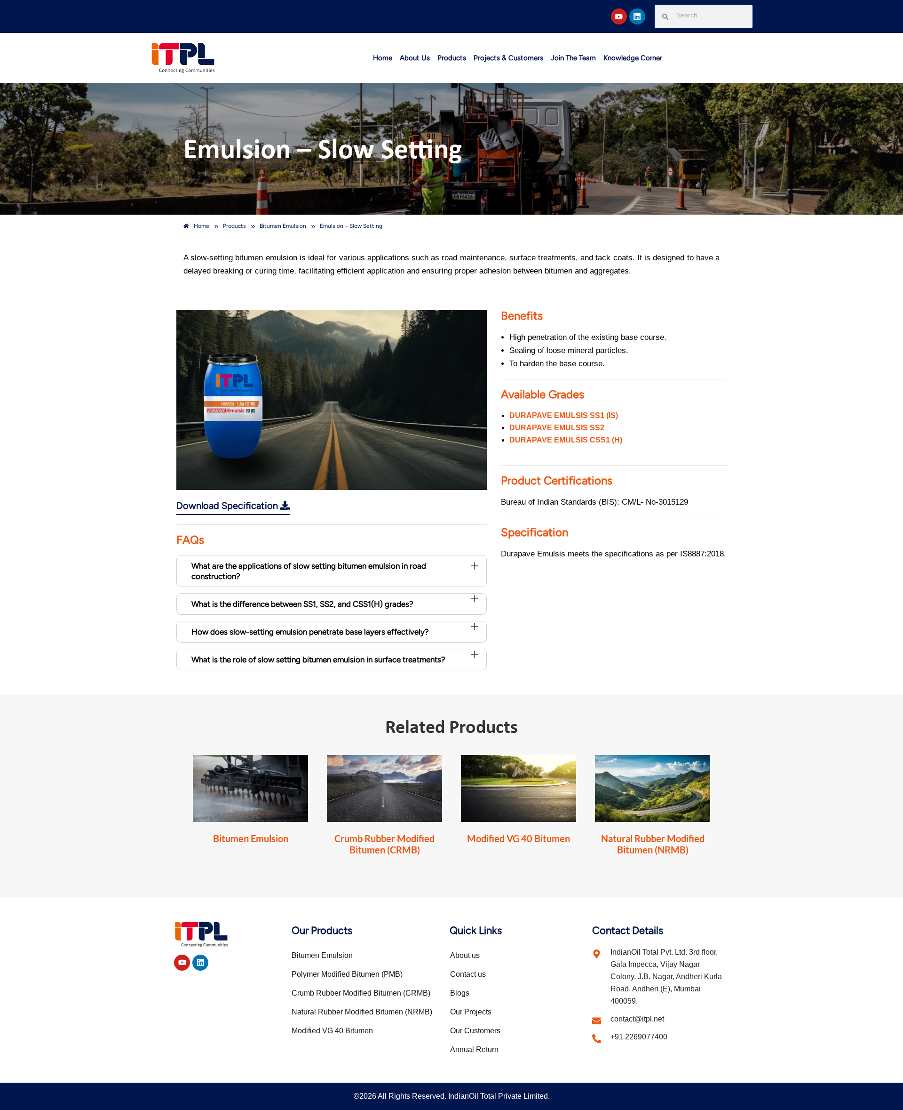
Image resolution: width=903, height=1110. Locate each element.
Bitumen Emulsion (250, 838)
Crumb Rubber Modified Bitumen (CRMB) (384, 844)
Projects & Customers (508, 58)
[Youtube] (619, 16)
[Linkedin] (637, 16)
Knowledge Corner (632, 58)
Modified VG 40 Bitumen (518, 838)
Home (382, 58)
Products (451, 58)
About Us (415, 58)
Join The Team (573, 58)
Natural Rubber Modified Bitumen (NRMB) (653, 844)
